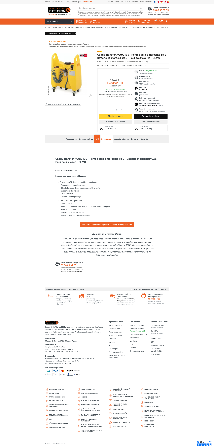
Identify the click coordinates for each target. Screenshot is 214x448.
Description (106, 139)
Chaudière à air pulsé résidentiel (121, 390)
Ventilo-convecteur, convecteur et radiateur (123, 395)
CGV (152, 342)
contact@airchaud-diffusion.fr (62, 349)
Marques (112, 342)
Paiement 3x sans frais (138, 334)
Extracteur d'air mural (58, 410)
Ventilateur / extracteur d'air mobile (59, 405)
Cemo (106, 65)
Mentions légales (157, 345)
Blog (68, 2)
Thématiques (76, 2)
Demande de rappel (116, 335)
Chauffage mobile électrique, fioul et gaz (90, 409)
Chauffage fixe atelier (90, 401)
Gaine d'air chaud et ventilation (152, 397)
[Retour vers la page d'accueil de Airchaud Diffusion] (59, 10)
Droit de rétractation (137, 351)
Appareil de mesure (151, 406)
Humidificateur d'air (57, 427)
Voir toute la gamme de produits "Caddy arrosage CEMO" (107, 224)
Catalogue (112, 339)
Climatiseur (54, 393)
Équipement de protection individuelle (154, 416)
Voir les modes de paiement (115, 122)
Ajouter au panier (115, 116)
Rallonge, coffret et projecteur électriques (154, 411)
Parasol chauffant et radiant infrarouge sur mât (92, 425)
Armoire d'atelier (151, 393)
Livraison (133, 341)
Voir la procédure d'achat (150, 122)
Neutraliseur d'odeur (89, 393)
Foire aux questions (116, 352)
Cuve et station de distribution (120, 418)
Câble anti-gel (118, 409)
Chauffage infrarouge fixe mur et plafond (91, 431)
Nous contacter (114, 329)
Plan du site (155, 354)
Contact (110, 2)
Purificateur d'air (88, 389)
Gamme (134, 139)
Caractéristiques (121, 139)
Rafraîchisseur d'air (57, 397)
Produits (54, 22)
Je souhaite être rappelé (72, 104)
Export (132, 344)
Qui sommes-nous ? (58, 2)
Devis (117, 2)
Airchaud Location (56, 389)
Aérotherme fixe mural (90, 405)
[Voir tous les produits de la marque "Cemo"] (99, 51)
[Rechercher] (141, 8)
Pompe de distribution (121, 422)
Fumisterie (148, 402)
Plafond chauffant (120, 400)
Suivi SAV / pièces (146, 2)
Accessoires (71, 138)
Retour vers (62, 33)
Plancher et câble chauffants (120, 404)
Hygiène (84, 397)
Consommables (86, 139)
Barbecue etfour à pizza (149, 425)
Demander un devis (150, 116)
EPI (97, 139)
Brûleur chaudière (120, 413)
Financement (134, 338)
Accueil (47, 2)
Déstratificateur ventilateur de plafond (58, 414)
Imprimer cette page (54, 104)
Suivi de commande (132, 2)
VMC (50, 419)
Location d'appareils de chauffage (58, 363)
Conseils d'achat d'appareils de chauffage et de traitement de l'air (70, 358)
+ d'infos (152, 84)
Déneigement (149, 421)
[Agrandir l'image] (90, 95)
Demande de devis (115, 332)
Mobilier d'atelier (151, 389)
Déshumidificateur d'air (58, 423)
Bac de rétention (119, 426)
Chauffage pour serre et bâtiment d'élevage (91, 414)
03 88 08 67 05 (161, 10)
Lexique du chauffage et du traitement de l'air (63, 361)
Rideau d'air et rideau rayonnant (89, 420)
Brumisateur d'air (56, 401)
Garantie (144, 139)
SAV (122, 2)
